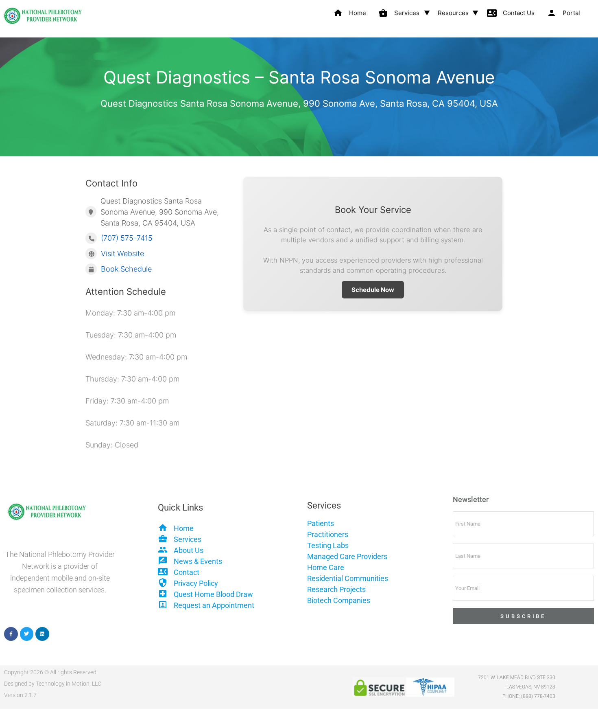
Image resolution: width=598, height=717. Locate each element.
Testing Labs (328, 545)
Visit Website (122, 253)
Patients (320, 523)
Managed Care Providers (347, 556)
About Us (188, 550)
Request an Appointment (214, 605)
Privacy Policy (196, 583)
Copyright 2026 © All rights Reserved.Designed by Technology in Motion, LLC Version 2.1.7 (52, 683)
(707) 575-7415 (127, 238)
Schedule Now (372, 290)
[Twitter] (27, 634)
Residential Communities (347, 578)
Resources (453, 13)
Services (398, 13)
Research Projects (336, 589)
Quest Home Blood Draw (213, 594)
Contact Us (511, 13)
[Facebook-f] (11, 634)
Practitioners (327, 534)
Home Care (325, 567)
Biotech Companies (338, 600)
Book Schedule (126, 269)
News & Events (198, 561)
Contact (186, 572)
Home (349, 13)
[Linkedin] (42, 634)
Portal (563, 13)
